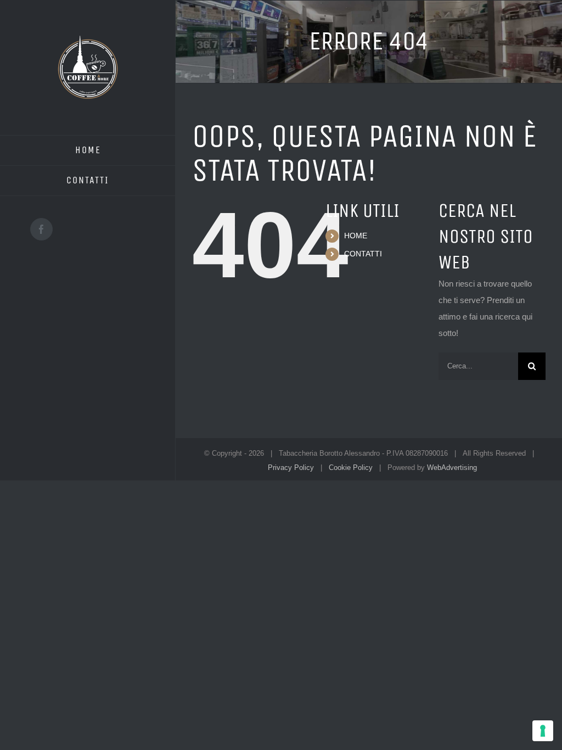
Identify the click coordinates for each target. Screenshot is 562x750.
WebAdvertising (452, 467)
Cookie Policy (351, 467)
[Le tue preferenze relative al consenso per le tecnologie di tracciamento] (542, 730)
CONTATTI (363, 253)
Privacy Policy (291, 467)
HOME (355, 235)
